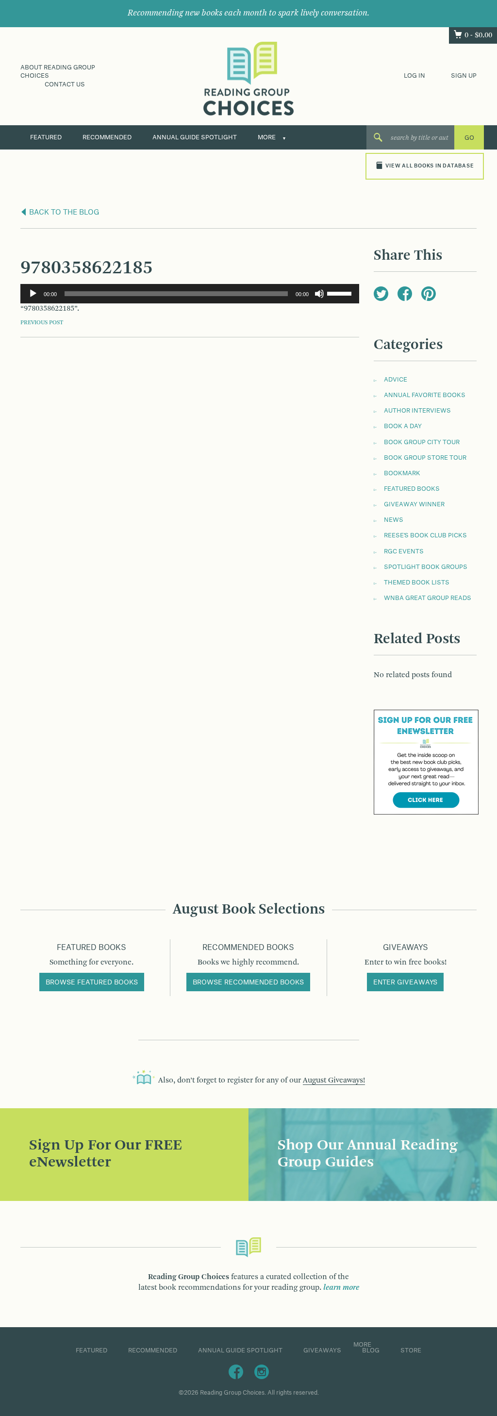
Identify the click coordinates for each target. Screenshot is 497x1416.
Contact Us (65, 84)
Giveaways (322, 1350)
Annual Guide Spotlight (194, 137)
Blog (371, 1350)
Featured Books (412, 489)
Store (410, 1350)
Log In (414, 76)
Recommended (107, 137)
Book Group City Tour (422, 442)
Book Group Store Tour (425, 458)
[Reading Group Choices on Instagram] (261, 1371)
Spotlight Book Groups (425, 567)
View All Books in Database (429, 166)
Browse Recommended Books (248, 982)
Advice (395, 380)
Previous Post (41, 323)
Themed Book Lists (416, 582)
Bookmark (402, 473)
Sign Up (464, 76)
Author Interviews (417, 411)
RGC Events (404, 551)
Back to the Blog (63, 212)
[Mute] (319, 294)
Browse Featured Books (92, 982)
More (267, 137)
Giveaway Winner (414, 504)
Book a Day (403, 426)
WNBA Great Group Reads (427, 598)
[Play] (33, 294)
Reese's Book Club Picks (425, 535)
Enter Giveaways (405, 982)
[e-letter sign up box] (426, 762)
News (393, 520)
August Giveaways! (334, 1080)
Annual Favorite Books (424, 395)
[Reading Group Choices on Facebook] (236, 1371)
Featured (46, 137)
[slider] (340, 292)
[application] (189, 293)
